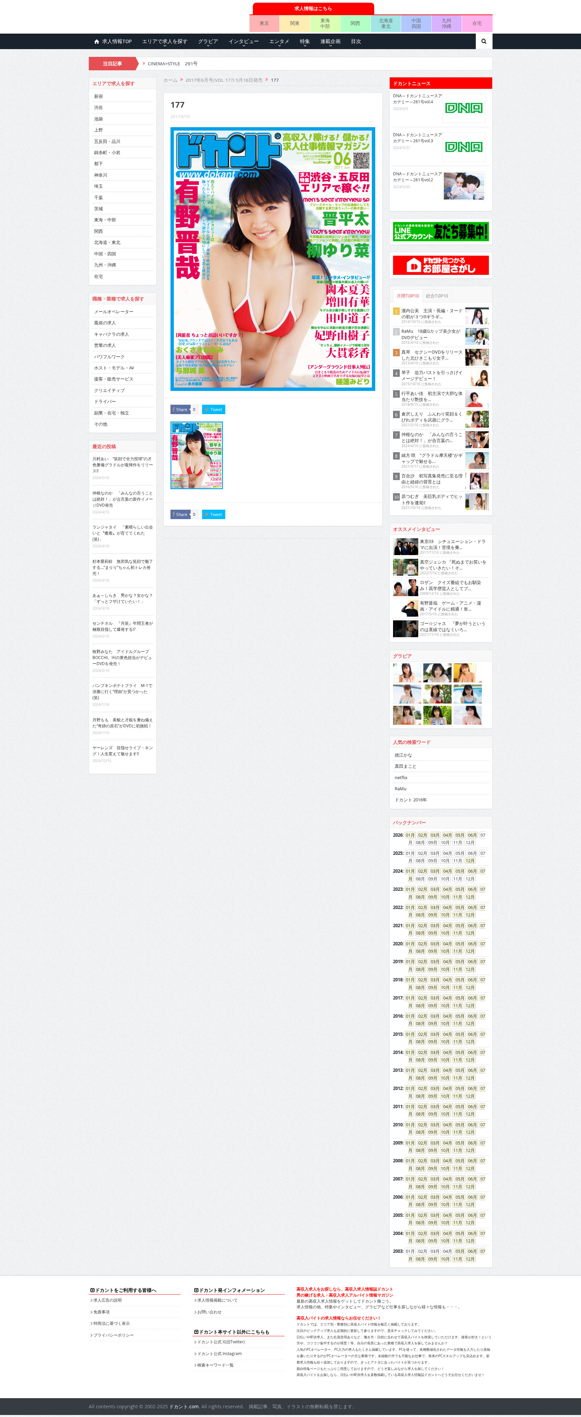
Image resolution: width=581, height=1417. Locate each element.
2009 (397, 1143)
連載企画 (330, 41)
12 (468, 861)
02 (420, 835)
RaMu (400, 789)
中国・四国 (105, 254)
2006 (397, 1197)
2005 (397, 1215)
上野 (98, 130)
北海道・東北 (107, 242)
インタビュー (244, 41)
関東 (295, 23)
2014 (397, 1052)
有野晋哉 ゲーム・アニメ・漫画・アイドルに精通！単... (450, 606)
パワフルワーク (109, 357)
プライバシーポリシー (113, 1335)
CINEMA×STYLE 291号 (173, 63)
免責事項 (101, 1311)
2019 (397, 961)
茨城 (98, 209)
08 (418, 897)
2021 (397, 925)
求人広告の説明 (107, 1300)
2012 (397, 1088)
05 (458, 835)
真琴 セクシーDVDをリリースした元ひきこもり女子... (432, 355)
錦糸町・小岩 (107, 152)
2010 (397, 1125)
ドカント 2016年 (411, 800)
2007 (397, 1179)
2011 (397, 1106)
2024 (397, 871)
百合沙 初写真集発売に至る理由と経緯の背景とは (432, 479)
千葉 (98, 197)
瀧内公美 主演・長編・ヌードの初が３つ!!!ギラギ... (432, 313)
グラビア (208, 41)
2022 (397, 907)
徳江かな (403, 755)
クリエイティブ (109, 390)
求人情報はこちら (313, 8)
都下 (98, 163)
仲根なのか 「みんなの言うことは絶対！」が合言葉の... (432, 437)
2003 (397, 1251)
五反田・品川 (107, 141)
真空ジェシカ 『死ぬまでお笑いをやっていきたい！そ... (453, 565)
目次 (356, 41)
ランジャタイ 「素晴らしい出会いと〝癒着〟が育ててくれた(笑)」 (122, 533)
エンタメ (279, 41)
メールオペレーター (113, 311)
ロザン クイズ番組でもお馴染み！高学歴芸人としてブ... (450, 585)
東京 (264, 23)
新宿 (98, 96)
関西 (355, 23)
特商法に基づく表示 (111, 1323)
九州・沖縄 (105, 265)
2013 (397, 1070)
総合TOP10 (437, 295)
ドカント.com (184, 1406)
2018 (397, 980)
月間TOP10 (408, 295)
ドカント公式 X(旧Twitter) (221, 1341)
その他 (100, 424)
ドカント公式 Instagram (219, 1353)
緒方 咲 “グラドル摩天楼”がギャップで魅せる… (432, 458)
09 (430, 897)
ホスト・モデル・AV (114, 368)
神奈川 (100, 175)
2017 (397, 998)
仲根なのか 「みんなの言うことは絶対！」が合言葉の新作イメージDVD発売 (122, 499)
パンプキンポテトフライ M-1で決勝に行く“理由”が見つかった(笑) (122, 691)
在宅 (477, 23)
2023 (397, 889)
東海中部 (325, 23)
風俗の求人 (105, 323)
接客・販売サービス (113, 379)
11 (455, 897)
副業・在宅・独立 (111, 413)
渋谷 (98, 107)
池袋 (98, 119)
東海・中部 (105, 220)
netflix (401, 777)
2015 (397, 1034)
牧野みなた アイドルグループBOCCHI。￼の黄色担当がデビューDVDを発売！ (122, 657)
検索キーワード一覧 (215, 1365)
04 (445, 835)
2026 (397, 835)
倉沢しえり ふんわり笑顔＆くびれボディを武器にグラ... (432, 417)
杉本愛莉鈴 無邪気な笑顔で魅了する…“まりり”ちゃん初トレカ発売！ (122, 567)
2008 (397, 1161)
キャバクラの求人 (111, 334)
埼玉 (98, 186)
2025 (397, 853)
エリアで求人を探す (165, 41)
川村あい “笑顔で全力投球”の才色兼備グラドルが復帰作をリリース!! (122, 464)
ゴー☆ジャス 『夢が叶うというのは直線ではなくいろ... (453, 626)
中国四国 (416, 23)
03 (433, 835)
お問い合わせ (209, 1311)
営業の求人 (105, 345)
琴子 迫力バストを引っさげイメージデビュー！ (432, 375)
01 (408, 835)
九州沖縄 (446, 23)
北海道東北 (386, 23)
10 (443, 897)
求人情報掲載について (217, 1300)
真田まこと (406, 766)
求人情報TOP (117, 41)
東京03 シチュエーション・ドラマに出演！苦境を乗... (453, 544)
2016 (397, 1016)
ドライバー (105, 401)
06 (470, 835)
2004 (397, 1233)
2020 (397, 944)
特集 (305, 41)
